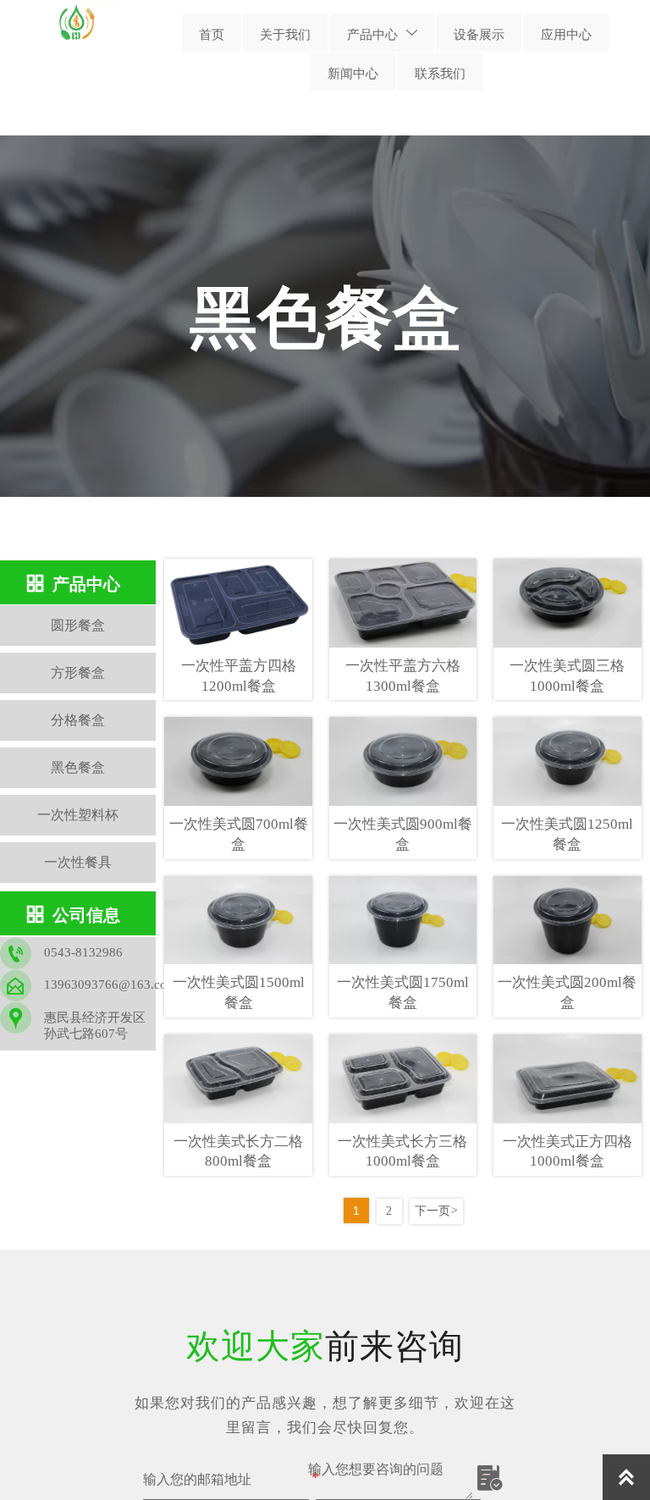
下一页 (436, 1211)
